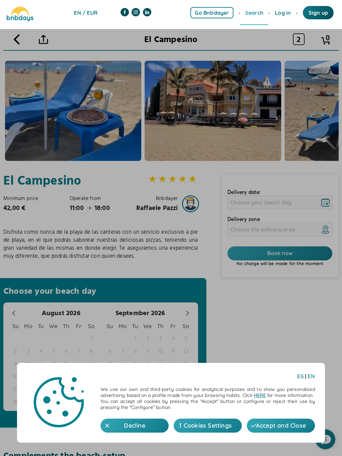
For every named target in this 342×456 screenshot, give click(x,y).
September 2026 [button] (140, 312)
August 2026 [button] (61, 312)
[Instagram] (136, 12)
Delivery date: (244, 192)
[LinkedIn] (147, 12)
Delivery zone (243, 219)
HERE (260, 395)
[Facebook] (125, 12)
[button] (14, 313)
